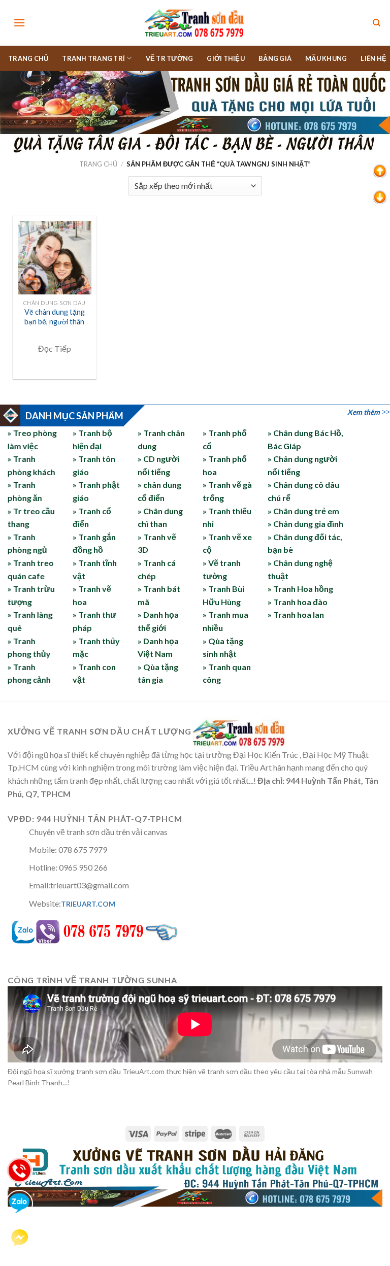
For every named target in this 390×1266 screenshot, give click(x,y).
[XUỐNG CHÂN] (379, 196)
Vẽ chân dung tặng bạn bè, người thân (54, 317)
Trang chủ (98, 164)
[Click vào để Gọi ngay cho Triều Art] (119, 929)
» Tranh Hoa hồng (300, 588)
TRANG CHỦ (28, 58)
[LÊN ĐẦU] (379, 170)
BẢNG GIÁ (274, 58)
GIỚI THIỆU (226, 58)
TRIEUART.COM (88, 903)
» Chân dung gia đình (305, 523)
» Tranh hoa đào (298, 602)
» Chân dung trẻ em (303, 511)
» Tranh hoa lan (296, 614)
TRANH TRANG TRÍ (93, 58)
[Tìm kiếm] (376, 23)
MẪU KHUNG (326, 58)
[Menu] (19, 22)
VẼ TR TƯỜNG (169, 58)
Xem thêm (363, 412)
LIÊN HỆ (373, 58)
